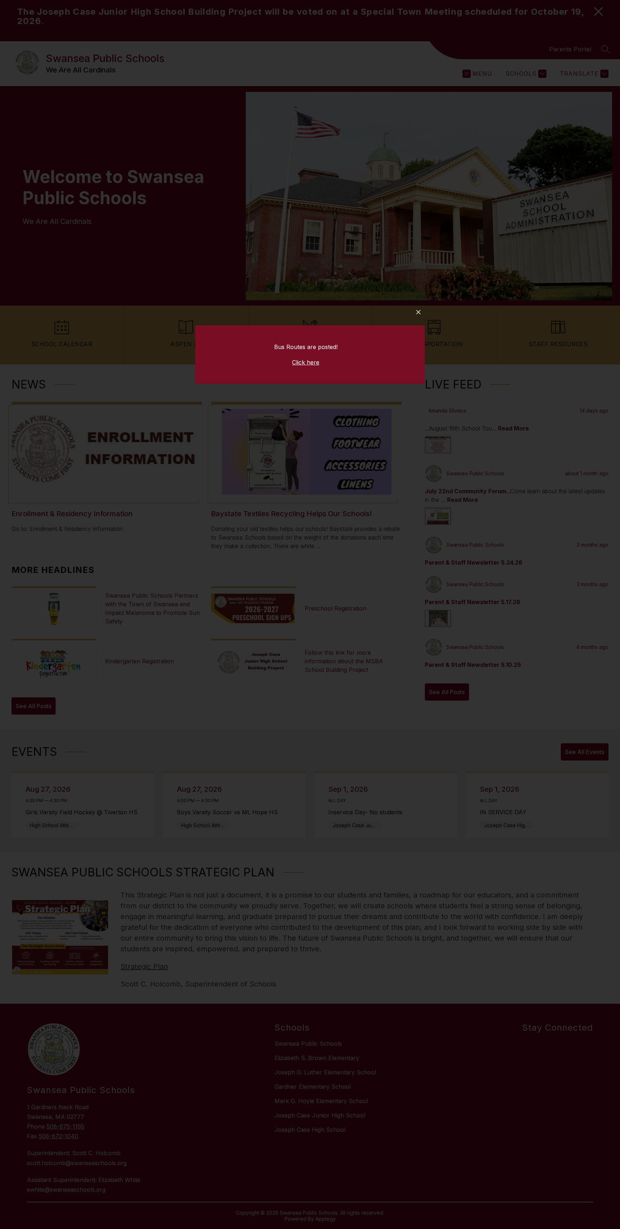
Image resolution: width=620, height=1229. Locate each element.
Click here (305, 362)
